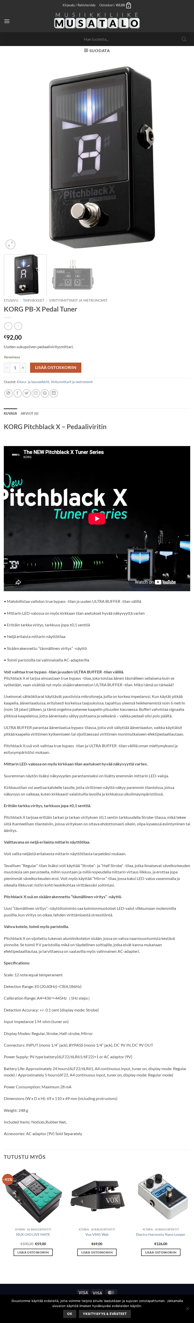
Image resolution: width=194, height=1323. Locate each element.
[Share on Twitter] (26, 393)
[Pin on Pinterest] (45, 393)
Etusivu (11, 300)
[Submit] (184, 39)
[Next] (180, 157)
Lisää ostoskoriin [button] (33, 1252)
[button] (79, 5)
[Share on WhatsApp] (8, 393)
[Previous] (13, 157)
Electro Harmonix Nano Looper (160, 1234)
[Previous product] (18, 326)
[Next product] (8, 326)
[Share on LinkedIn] (54, 393)
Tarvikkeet (33, 300)
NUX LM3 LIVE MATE (33, 1234)
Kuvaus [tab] (10, 413)
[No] (187, 1310)
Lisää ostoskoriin (56, 367)
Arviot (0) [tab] (30, 413)
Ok (69, 1314)
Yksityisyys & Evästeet (105, 1314)
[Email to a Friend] (36, 393)
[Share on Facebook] (17, 393)
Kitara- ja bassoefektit (33, 382)
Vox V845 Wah (97, 1234)
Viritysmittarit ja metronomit (78, 300)
